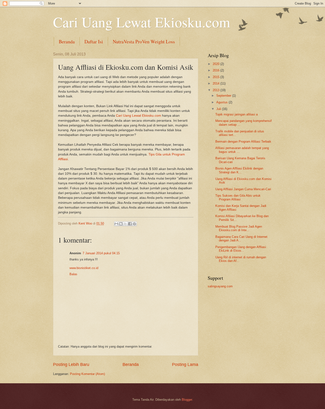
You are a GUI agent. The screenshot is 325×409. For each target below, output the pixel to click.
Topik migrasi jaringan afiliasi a (236, 114)
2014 (216, 83)
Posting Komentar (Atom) (87, 374)
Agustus (222, 102)
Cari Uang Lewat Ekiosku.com (141, 21)
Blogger (187, 399)
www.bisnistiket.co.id (83, 268)
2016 (216, 70)
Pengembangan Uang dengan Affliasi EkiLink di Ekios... (240, 248)
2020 (216, 64)
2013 (216, 90)
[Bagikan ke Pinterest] (134, 223)
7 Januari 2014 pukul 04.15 (101, 253)
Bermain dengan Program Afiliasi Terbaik (243, 141)
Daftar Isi (93, 41)
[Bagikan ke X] (125, 223)
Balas (73, 274)
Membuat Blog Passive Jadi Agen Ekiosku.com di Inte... (238, 228)
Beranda (67, 41)
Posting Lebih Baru (71, 364)
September (224, 95)
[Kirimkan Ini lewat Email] (116, 223)
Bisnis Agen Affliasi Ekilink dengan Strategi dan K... (239, 170)
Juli (219, 109)
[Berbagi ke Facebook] (130, 223)
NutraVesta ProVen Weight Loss (144, 41)
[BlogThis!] (120, 223)
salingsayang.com (220, 286)
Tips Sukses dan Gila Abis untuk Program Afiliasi (238, 197)
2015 (216, 77)
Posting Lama (185, 364)
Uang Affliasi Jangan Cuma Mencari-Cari (243, 189)
